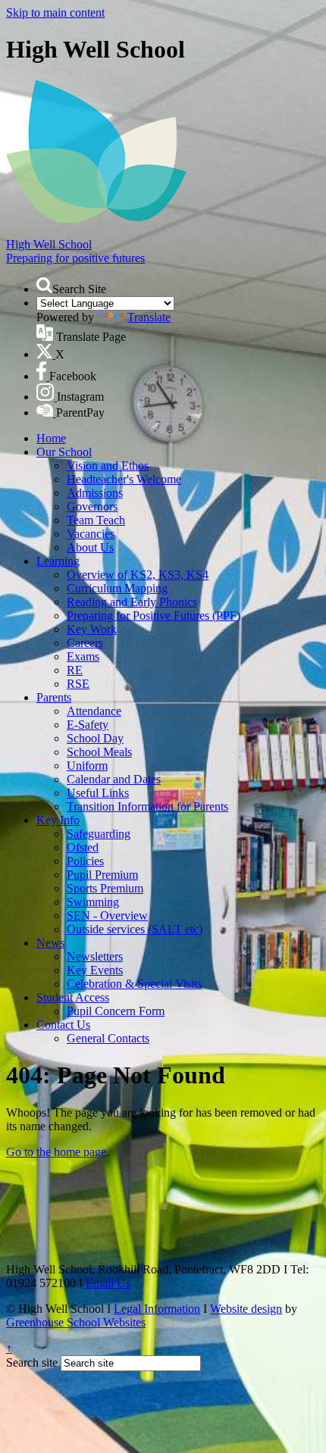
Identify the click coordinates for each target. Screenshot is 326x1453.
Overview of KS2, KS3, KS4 (137, 574)
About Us (90, 547)
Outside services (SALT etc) (134, 929)
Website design (246, 1308)
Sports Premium (105, 888)
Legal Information (157, 1308)
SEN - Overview (107, 915)
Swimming (93, 901)
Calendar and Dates (114, 779)
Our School (64, 451)
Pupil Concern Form (116, 1011)
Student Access (72, 997)
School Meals (99, 751)
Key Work (92, 629)
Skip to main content (55, 12)
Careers (85, 642)
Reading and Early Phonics (132, 601)
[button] (44, 285)
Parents (53, 697)
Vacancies (90, 533)
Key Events (95, 970)
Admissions (95, 492)
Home (51, 438)
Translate (149, 317)
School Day (95, 738)
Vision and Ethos (108, 465)
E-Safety (87, 724)
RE (75, 670)
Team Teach (96, 520)
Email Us (108, 1282)
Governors (92, 506)
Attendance (94, 711)
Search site (32, 1362)
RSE (78, 683)
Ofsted (83, 847)
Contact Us (63, 1024)
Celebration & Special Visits (134, 983)
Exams (83, 656)
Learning (58, 561)
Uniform (87, 765)
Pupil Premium (102, 874)
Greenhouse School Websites (76, 1322)
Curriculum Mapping (117, 588)
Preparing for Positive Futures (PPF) (153, 615)
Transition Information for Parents (147, 806)
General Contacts (108, 1038)
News (50, 942)
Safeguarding (98, 833)
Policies (85, 861)
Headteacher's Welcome (124, 479)
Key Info (58, 820)
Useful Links (98, 792)
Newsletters (95, 956)
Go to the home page (56, 1151)
